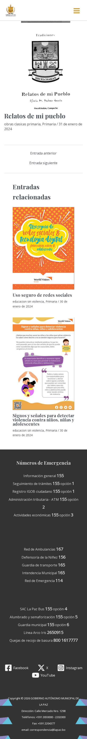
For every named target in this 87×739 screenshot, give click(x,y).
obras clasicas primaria (22, 124)
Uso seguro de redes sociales (42, 295)
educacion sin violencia (28, 301)
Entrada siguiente (43, 163)
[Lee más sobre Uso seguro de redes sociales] (43, 248)
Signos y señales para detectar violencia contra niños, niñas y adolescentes (43, 420)
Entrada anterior (43, 153)
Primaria (49, 124)
